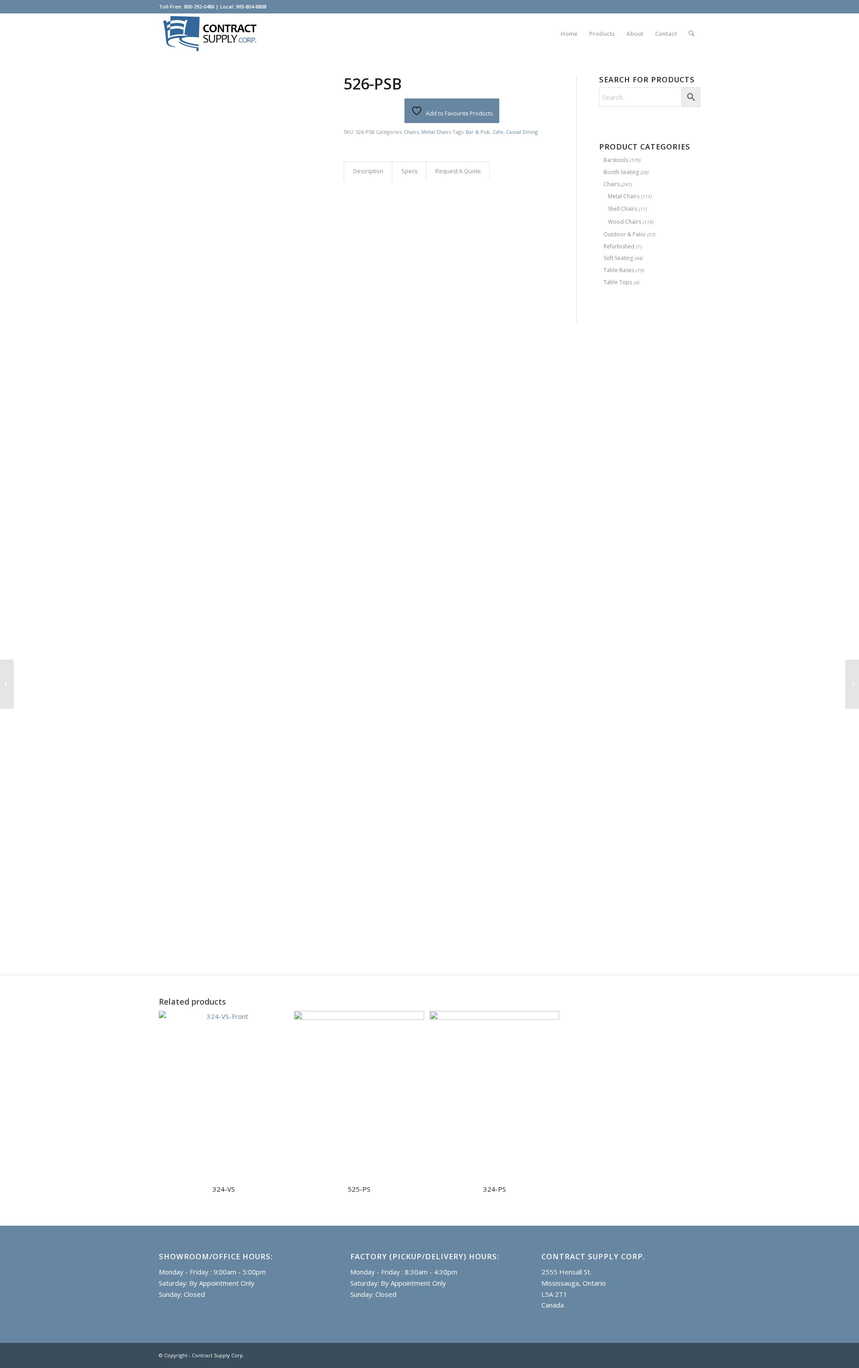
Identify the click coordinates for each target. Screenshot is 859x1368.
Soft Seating (618, 258)
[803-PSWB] (852, 684)
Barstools (616, 160)
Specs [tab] (409, 171)
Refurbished (619, 246)
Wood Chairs (624, 222)
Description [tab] (368, 171)
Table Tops (618, 282)
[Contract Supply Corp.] (210, 33)
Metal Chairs (436, 131)
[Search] (691, 33)
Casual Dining (522, 131)
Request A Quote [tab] (458, 171)
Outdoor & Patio (625, 234)
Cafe (498, 131)
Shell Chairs (622, 209)
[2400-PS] (7, 684)
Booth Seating (621, 172)
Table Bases (619, 270)
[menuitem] (569, 33)
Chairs (411, 131)
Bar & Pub (478, 131)
